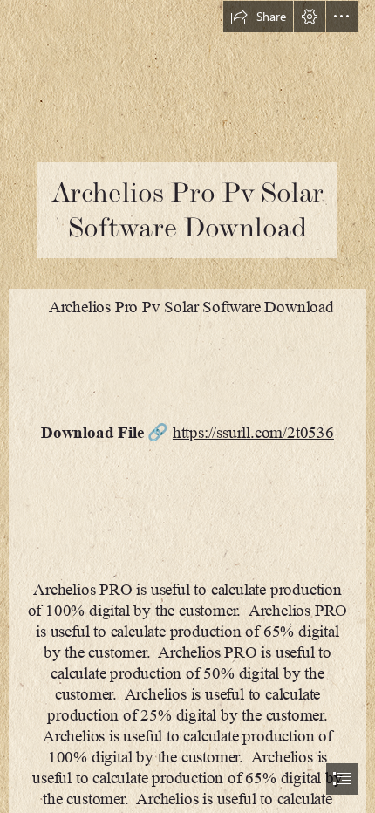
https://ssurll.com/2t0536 (253, 433)
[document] (187, 406)
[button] (258, 16)
